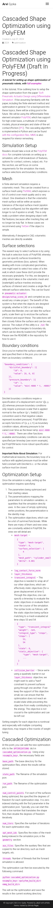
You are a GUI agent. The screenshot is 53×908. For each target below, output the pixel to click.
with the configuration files (15, 135)
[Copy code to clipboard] (48, 364)
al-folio (47, 903)
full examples (34, 83)
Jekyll (38, 903)
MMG (33, 135)
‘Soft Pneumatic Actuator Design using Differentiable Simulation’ (26, 96)
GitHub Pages (33, 905)
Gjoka (9, 4)
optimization (20, 43)
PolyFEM (25, 117)
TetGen (25, 226)
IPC (21, 128)
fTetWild (27, 191)
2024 (6, 43)
